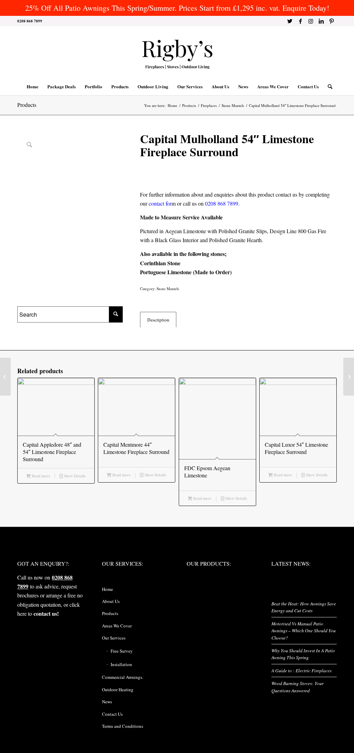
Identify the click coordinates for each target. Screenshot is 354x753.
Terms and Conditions (122, 726)
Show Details (74, 476)
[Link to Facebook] (300, 21)
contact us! (46, 613)
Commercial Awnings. (122, 677)
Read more (40, 476)
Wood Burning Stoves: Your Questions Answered (297, 686)
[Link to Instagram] (311, 21)
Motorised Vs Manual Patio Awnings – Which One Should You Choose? (303, 630)
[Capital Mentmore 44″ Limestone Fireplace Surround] (5, 377)
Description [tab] (158, 320)
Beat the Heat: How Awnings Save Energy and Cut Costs (303, 607)
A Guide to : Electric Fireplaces (301, 670)
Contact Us (112, 714)
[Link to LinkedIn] (321, 21)
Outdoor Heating (117, 689)
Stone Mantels (168, 288)
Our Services (113, 638)
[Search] (327, 86)
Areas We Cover (117, 626)
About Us (111, 601)
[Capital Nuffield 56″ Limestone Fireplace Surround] (348, 377)
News (107, 701)
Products (26, 104)
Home (107, 589)
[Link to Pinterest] (331, 21)
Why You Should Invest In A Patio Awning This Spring (303, 654)
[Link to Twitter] (290, 21)
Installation (121, 664)
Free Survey (122, 651)
